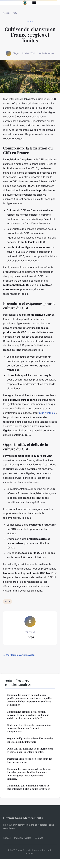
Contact (39, 838)
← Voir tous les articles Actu (18, 654)
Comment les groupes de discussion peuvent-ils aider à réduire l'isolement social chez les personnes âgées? (28, 715)
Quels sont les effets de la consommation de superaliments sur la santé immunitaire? (29, 728)
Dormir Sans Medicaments (23, 818)
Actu (15, 13)
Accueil (6, 13)
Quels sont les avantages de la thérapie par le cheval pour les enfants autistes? (30, 750)
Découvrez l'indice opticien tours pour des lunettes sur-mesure (29, 760)
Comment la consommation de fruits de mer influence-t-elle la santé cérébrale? (28, 787)
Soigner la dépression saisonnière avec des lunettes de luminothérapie (30, 740)
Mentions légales (22, 838)
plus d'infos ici (47, 412)
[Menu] (34, 2)
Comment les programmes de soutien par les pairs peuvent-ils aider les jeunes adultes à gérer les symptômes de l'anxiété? (29, 773)
